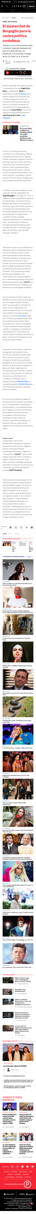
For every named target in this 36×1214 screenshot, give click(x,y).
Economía (14, 1171)
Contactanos (5, 1166)
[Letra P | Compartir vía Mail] (31, 527)
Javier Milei (17, 1)
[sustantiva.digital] (30, 1194)
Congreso (27, 1177)
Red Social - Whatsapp (32, 1166)
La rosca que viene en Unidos (15, 1066)
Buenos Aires (23, 1171)
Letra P (7, 18)
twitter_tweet (8, 438)
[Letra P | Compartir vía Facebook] (21, 527)
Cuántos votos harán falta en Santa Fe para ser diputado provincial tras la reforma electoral (18, 1081)
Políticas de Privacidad (25, 1208)
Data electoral (16, 10)
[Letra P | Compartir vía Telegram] (26, 527)
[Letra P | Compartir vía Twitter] (15, 527)
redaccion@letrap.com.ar (25, 1207)
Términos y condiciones (11, 1208)
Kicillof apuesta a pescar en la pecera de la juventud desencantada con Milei (17, 1086)
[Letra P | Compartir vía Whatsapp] (10, 527)
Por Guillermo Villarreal (8, 61)
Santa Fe (10, 1174)
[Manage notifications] (31, 1203)
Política (14, 18)
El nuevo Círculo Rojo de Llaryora (14, 1076)
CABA (30, 1171)
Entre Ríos (17, 1174)
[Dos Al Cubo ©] (9, 1194)
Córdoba (16, 533)
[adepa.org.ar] (22, 1194)
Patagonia (19, 1177)
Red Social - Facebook (17, 1166)
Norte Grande (10, 1177)
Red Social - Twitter (12, 1166)
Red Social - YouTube (27, 1166)
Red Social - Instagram (22, 1166)
